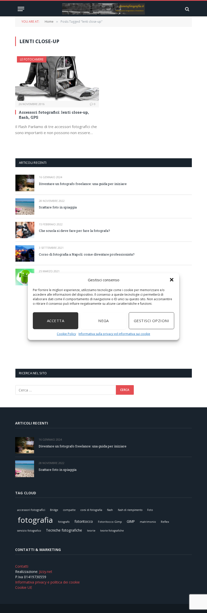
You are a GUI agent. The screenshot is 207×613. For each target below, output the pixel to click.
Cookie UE (23, 587)
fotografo (64, 522)
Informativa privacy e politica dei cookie (47, 582)
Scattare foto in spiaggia (58, 207)
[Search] (186, 9)
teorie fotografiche (112, 530)
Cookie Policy (66, 333)
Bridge (54, 510)
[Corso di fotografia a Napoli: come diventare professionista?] (24, 253)
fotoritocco (83, 521)
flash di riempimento (130, 510)
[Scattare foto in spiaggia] (24, 206)
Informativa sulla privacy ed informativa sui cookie (114, 333)
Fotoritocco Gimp (110, 522)
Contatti (21, 566)
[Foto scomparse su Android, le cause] (24, 277)
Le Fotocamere (31, 59)
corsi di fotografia (91, 510)
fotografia (35, 520)
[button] (171, 279)
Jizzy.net (45, 571)
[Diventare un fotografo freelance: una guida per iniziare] (24, 183)
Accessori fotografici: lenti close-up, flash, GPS (54, 115)
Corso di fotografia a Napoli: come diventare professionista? (87, 254)
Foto (150, 510)
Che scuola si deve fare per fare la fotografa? (74, 230)
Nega (103, 320)
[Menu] (21, 9)
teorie (91, 530)
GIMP (131, 521)
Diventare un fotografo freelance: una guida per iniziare (83, 183)
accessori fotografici (31, 510)
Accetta (55, 320)
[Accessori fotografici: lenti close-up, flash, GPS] (57, 78)
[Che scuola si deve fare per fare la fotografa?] (24, 230)
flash (110, 510)
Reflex (165, 522)
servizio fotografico (29, 530)
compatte (69, 510)
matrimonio (148, 522)
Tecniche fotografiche (64, 530)
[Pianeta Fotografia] (103, 9)
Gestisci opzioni (151, 320)
